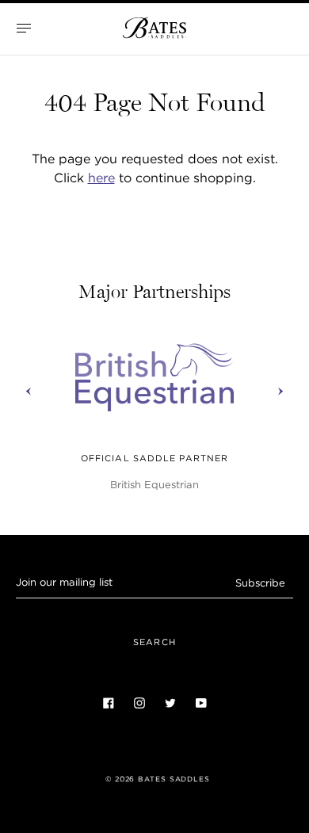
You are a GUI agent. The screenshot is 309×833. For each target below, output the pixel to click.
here (101, 177)
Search (154, 642)
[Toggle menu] (23, 27)
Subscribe (260, 583)
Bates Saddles (174, 779)
